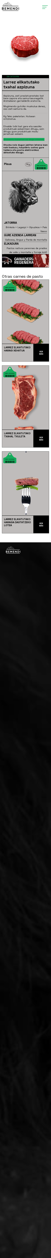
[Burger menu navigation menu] (45, 6)
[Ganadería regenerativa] (18, 6)
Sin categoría (13, 76)
